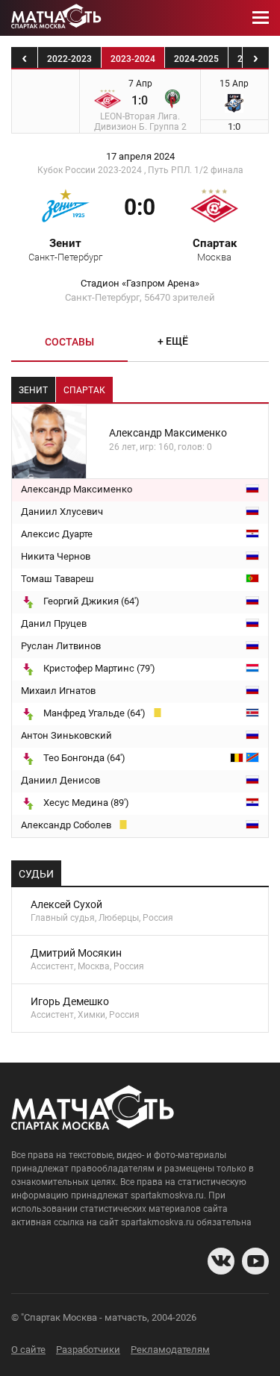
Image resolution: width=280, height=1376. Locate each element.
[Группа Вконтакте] (221, 1261)
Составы (69, 342)
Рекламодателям (170, 1349)
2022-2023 (69, 59)
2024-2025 (196, 59)
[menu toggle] (261, 18)
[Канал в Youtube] (255, 1261)
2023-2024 (133, 59)
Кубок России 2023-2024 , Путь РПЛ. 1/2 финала (140, 170)
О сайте (28, 1349)
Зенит (65, 249)
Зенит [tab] (33, 390)
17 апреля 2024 (140, 156)
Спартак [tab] (84, 390)
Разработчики (88, 1349)
